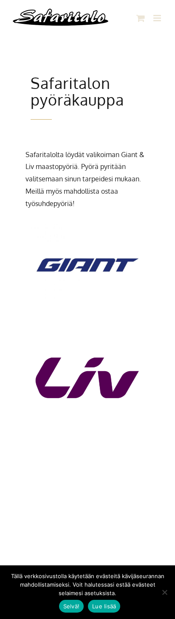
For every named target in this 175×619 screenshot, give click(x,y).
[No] (164, 592)
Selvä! (71, 606)
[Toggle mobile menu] (157, 18)
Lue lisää (104, 606)
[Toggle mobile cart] (140, 18)
